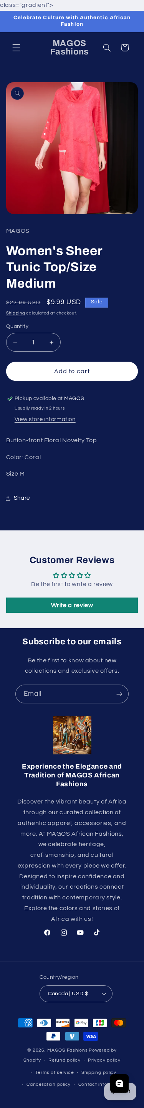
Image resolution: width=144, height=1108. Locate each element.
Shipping (15, 313)
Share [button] (22, 498)
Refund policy (64, 1060)
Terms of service (54, 1072)
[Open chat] (119, 1083)
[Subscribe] (119, 694)
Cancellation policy (48, 1084)
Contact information (101, 1084)
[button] (16, 47)
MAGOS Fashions (67, 1050)
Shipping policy (98, 1072)
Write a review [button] (72, 605)
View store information (45, 419)
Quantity (17, 326)
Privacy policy (104, 1060)
